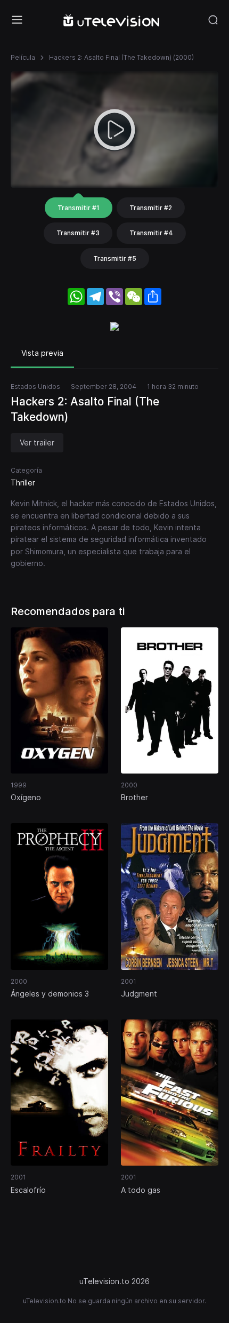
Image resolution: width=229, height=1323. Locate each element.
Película (23, 57)
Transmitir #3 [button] (78, 233)
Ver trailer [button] (37, 442)
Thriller (23, 482)
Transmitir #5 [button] (114, 258)
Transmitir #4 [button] (151, 233)
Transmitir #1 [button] (79, 208)
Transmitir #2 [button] (150, 208)
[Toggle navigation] (17, 19)
